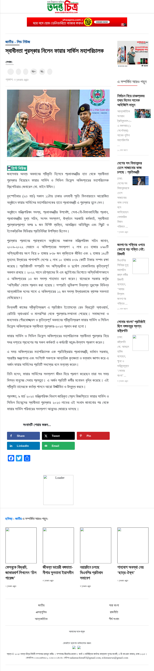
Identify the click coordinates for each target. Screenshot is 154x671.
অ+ (34, 71)
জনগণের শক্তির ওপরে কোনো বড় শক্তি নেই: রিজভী (131, 249)
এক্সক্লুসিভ (41, 612)
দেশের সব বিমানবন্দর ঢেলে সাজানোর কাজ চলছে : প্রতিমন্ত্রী (129, 167)
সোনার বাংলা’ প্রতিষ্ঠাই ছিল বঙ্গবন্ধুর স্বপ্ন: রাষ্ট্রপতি (131, 326)
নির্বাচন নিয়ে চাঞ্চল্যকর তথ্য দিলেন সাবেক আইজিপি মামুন (131, 100)
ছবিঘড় (8, 519)
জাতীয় (9, 42)
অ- (42, 71)
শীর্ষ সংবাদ (114, 619)
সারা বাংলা (114, 605)
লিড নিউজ (23, 42)
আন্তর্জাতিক (41, 619)
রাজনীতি (114, 612)
